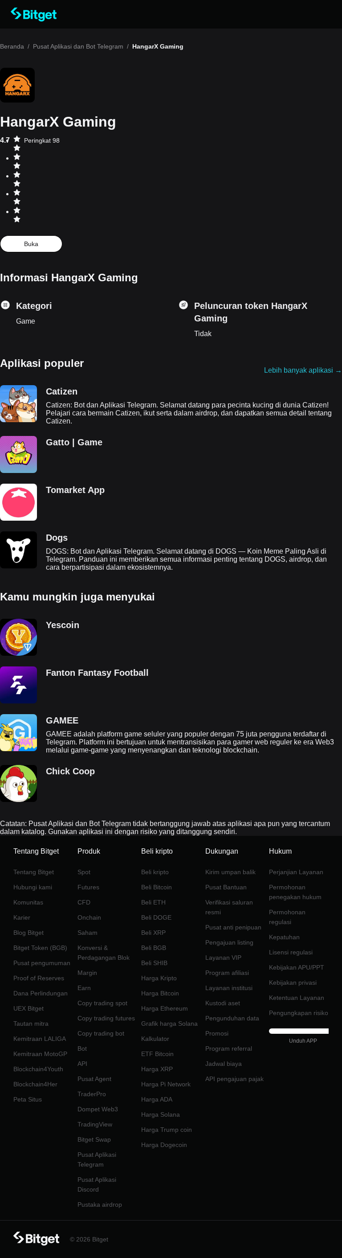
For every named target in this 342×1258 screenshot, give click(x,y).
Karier (21, 917)
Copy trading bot (100, 1033)
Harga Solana (160, 1114)
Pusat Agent (94, 1078)
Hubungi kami (32, 887)
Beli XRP (153, 932)
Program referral (228, 1048)
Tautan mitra (31, 1023)
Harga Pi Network (166, 1084)
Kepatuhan (284, 937)
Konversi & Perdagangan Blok (103, 952)
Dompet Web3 (97, 1109)
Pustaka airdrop (99, 1204)
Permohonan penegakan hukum (295, 892)
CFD (83, 902)
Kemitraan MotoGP (40, 1053)
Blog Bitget (28, 932)
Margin (87, 972)
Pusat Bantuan (226, 887)
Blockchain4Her (35, 1084)
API (82, 1063)
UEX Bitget (28, 1008)
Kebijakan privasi (293, 982)
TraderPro (91, 1094)
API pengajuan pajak (234, 1078)
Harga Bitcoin (160, 993)
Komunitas (28, 902)
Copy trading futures (106, 1018)
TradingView (94, 1124)
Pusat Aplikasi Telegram (96, 1159)
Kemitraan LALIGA (39, 1038)
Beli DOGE (156, 917)
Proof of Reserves (38, 978)
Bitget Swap (94, 1139)
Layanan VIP (223, 957)
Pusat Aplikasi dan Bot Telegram (78, 46)
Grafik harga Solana (169, 1023)
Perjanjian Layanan (296, 872)
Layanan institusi (228, 987)
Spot (83, 872)
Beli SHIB (154, 962)
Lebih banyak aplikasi (303, 370)
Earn (84, 987)
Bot (82, 1048)
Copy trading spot (102, 1003)
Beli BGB (153, 947)
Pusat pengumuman (41, 962)
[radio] (16, 144)
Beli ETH (153, 902)
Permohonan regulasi (287, 917)
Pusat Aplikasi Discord (96, 1184)
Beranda (12, 46)
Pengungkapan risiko (298, 1012)
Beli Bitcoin (156, 887)
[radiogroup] (16, 180)
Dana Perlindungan (40, 993)
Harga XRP (157, 1069)
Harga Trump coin (166, 1129)
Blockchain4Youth (38, 1069)
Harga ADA (156, 1099)
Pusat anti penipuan (233, 927)
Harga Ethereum (164, 1008)
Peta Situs (27, 1099)
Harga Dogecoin (164, 1144)
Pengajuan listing (229, 942)
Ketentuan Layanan (296, 997)
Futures (88, 887)
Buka (31, 243)
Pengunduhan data (232, 1018)
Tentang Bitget (33, 872)
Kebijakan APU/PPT (296, 967)
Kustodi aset (222, 1003)
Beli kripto (155, 872)
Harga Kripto (159, 978)
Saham (87, 932)
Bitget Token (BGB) (40, 947)
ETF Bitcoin (157, 1053)
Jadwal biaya (223, 1063)
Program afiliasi (227, 972)
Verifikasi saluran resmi (229, 907)
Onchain (89, 917)
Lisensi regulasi (291, 952)
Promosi (216, 1033)
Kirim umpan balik (230, 872)
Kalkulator (155, 1038)
